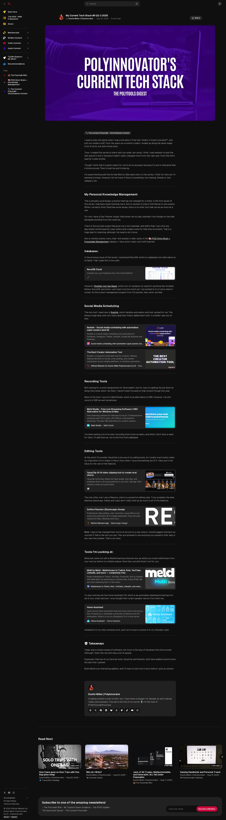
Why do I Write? (94, 772)
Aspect (14, 817)
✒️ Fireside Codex (94, 778)
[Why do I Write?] (106, 757)
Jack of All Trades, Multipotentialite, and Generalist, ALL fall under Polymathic (152, 774)
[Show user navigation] (219, 3)
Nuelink (114, 312)
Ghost (6, 817)
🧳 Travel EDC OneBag (49, 780)
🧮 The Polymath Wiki (142, 783)
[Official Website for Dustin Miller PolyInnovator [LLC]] (9, 3)
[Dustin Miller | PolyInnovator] (61, 17)
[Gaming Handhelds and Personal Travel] (200, 757)
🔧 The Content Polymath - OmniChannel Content (108, 133)
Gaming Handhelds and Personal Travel (200, 772)
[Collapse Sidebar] (4, 3)
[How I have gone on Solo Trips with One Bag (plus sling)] (59, 757)
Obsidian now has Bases (105, 286)
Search (93, 4)
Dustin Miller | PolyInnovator (80, 19)
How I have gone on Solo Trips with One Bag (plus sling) (59, 773)
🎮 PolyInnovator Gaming (191, 778)
